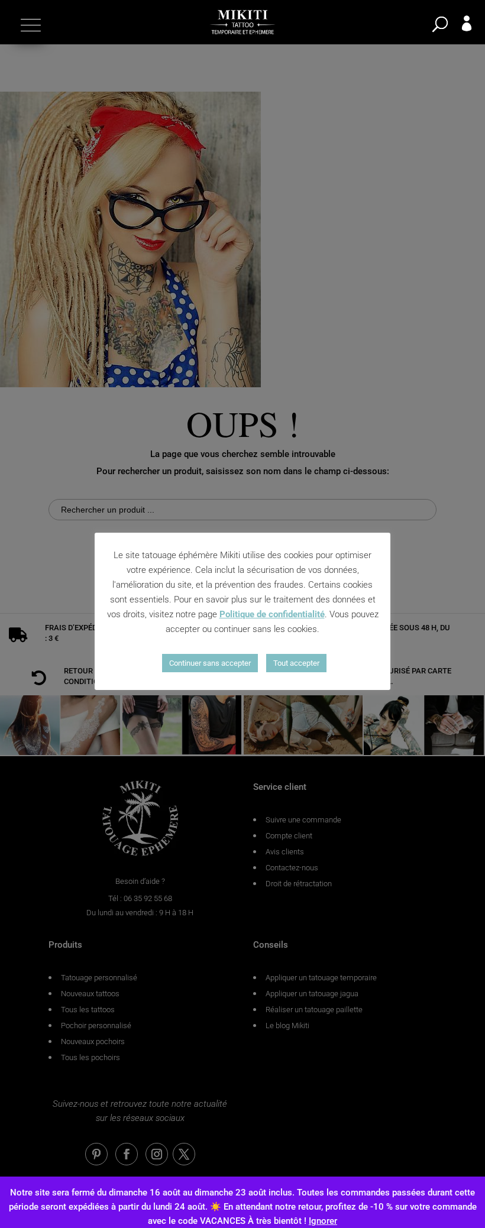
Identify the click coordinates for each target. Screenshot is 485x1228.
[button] (29, 25)
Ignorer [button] (323, 1221)
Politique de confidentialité (272, 614)
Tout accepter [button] (296, 663)
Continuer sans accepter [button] (210, 663)
